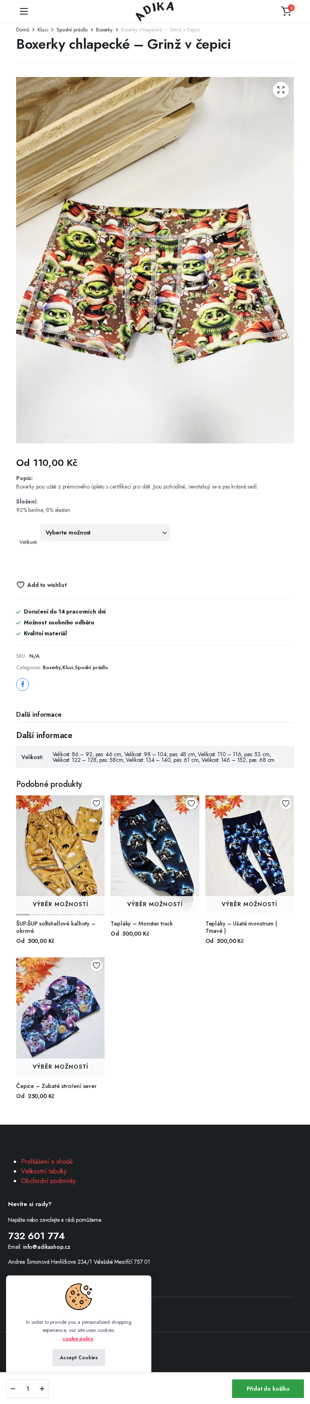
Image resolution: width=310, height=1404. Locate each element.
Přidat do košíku (268, 1389)
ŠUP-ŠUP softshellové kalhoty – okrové (56, 927)
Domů (22, 29)
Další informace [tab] (39, 714)
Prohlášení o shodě (47, 1161)
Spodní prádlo (72, 29)
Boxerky (104, 29)
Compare (99, 831)
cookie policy (78, 1338)
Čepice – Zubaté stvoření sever (56, 1086)
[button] (286, 11)
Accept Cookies (79, 1357)
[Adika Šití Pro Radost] (155, 11)
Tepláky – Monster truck (142, 923)
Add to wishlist (46, 585)
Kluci (43, 29)
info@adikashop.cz (46, 1247)
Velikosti (28, 542)
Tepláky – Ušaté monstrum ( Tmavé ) (241, 927)
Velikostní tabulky (44, 1171)
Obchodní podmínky (48, 1181)
